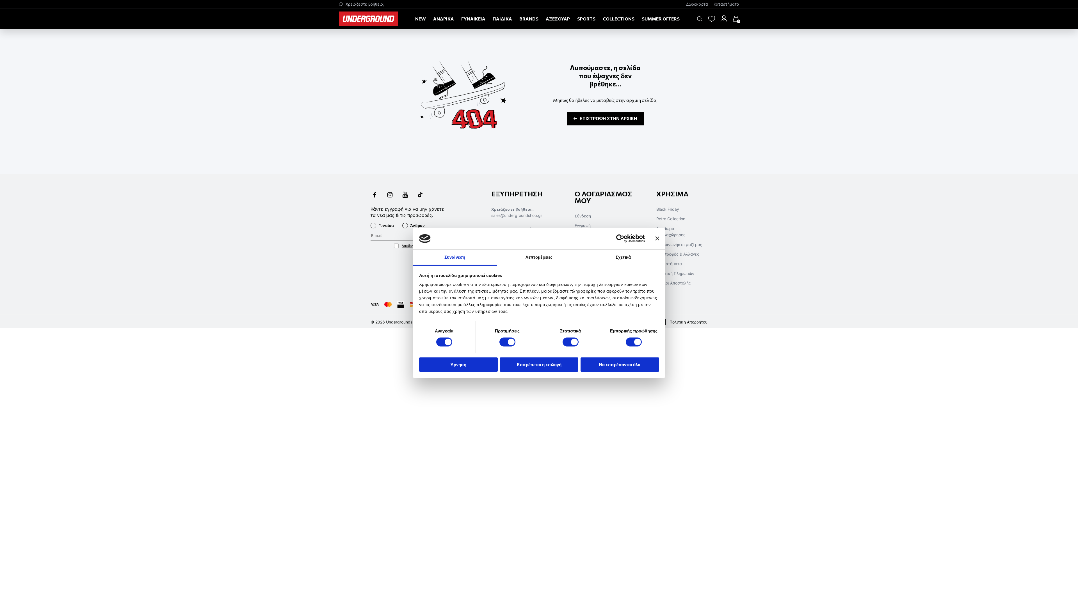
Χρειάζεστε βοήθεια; (365, 4)
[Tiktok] (420, 195)
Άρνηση (458, 364)
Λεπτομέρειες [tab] (539, 257)
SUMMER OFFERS (661, 18)
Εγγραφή (583, 225)
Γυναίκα (386, 225)
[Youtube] (405, 195)
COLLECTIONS (618, 18)
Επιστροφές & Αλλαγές (677, 254)
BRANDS (528, 18)
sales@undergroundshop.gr (516, 215)
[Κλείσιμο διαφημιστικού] (657, 238)
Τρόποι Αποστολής (673, 283)
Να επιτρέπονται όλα (619, 364)
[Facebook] (375, 195)
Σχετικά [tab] (623, 257)
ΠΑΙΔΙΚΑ (502, 18)
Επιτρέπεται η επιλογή (539, 364)
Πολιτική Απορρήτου (688, 322)
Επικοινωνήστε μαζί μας (679, 244)
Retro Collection (670, 218)
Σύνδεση (583, 216)
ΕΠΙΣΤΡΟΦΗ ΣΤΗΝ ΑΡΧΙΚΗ (608, 118)
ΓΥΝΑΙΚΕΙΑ (473, 18)
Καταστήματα (726, 4)
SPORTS (586, 18)
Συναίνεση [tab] (454, 257)
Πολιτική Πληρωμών (675, 273)
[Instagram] (390, 195)
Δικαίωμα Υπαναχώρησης (671, 231)
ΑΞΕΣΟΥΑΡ (558, 18)
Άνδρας (417, 225)
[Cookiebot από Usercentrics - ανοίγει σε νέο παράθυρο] (620, 238)
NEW (420, 18)
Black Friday (667, 209)
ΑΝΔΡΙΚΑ (443, 18)
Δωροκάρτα (697, 4)
